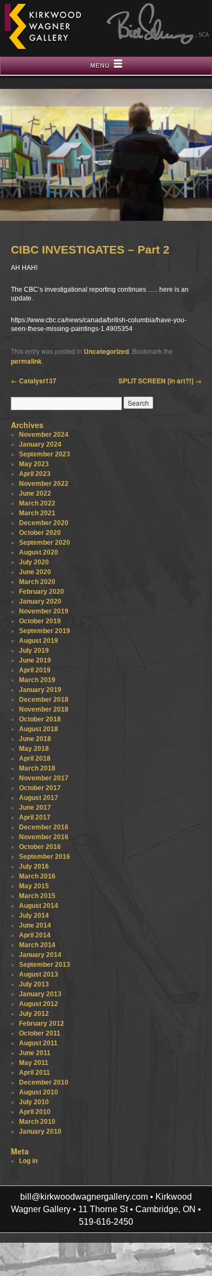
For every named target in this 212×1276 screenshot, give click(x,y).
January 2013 (40, 994)
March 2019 (37, 680)
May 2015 (34, 886)
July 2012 (34, 1014)
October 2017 (40, 788)
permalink (26, 361)
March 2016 (37, 876)
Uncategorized (106, 351)
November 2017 (43, 778)
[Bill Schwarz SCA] (158, 42)
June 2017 (35, 807)
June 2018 (35, 739)
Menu (100, 65)
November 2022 (43, 483)
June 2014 (35, 925)
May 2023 (34, 464)
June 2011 (35, 1053)
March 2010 (37, 1121)
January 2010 (40, 1131)
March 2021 (37, 513)
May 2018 (34, 749)
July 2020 (34, 562)
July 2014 (34, 915)
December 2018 (43, 699)
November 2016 (43, 837)
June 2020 (35, 572)
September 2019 (44, 631)
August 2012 (38, 1004)
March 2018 (37, 768)
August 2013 (38, 974)
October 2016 (40, 847)
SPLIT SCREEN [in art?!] (160, 381)
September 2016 (44, 856)
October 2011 (39, 1033)
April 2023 (35, 474)
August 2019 (38, 641)
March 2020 (37, 582)
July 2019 (34, 650)
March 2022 (37, 503)
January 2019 (40, 690)
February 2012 (41, 1023)
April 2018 (35, 758)
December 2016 (43, 827)
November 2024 (43, 434)
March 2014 (37, 945)
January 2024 (40, 444)
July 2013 (34, 984)
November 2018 (43, 709)
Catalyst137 (34, 381)
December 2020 (43, 523)
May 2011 (33, 1063)
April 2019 (35, 670)
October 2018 (40, 719)
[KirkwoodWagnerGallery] (43, 49)
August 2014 (38, 906)
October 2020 (40, 533)
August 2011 (38, 1043)
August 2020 (38, 552)
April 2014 (35, 935)
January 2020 (40, 601)
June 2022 (35, 493)
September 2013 (44, 964)
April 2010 (35, 1112)
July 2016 (34, 866)
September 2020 (44, 542)
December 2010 (43, 1082)
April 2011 (34, 1072)
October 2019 (40, 621)
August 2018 (38, 729)
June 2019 (35, 660)
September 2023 (44, 454)
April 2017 (35, 817)
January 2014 (40, 955)
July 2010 (34, 1102)
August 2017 (38, 798)
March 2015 (37, 896)
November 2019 (43, 611)
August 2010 (38, 1092)
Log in (28, 1161)
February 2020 (41, 591)
